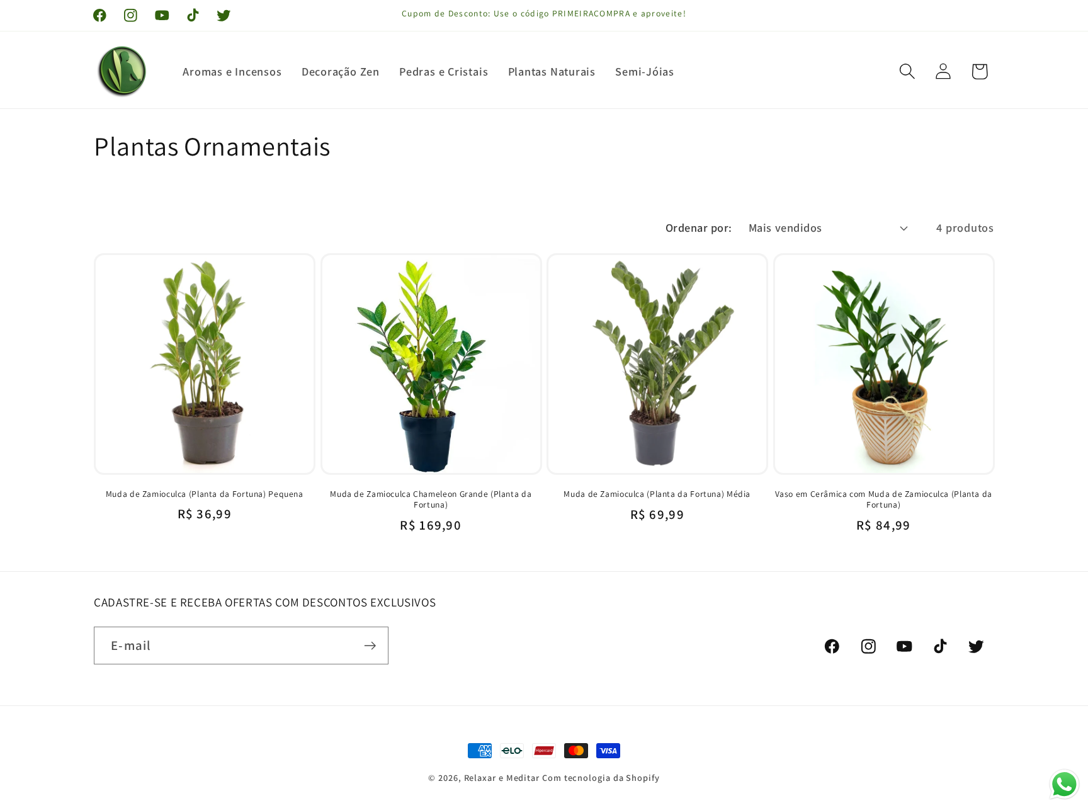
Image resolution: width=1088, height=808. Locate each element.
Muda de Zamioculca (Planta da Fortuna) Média (657, 494)
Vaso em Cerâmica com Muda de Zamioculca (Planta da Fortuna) (884, 500)
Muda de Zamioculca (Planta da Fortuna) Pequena (204, 494)
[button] (908, 71)
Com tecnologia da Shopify (601, 777)
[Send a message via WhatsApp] (1064, 784)
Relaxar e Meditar (502, 777)
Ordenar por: (699, 227)
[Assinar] (370, 646)
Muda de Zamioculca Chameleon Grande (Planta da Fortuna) (430, 500)
